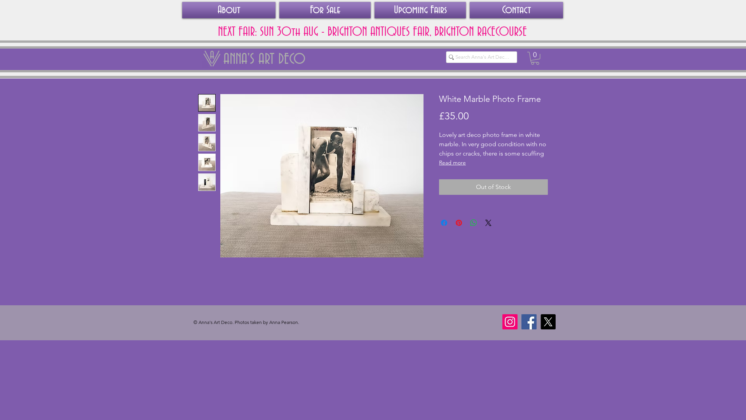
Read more (452, 162)
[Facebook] (529, 321)
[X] (548, 321)
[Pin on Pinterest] (459, 223)
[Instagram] (510, 321)
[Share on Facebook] (444, 223)
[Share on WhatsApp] (473, 223)
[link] (535, 58)
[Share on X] (488, 223)
